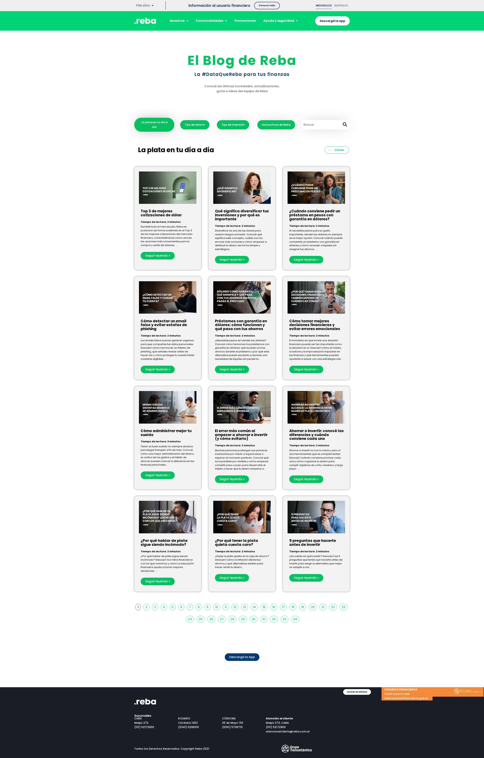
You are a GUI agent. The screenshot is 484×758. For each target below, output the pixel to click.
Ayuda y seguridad (278, 21)
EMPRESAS (341, 5)
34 (296, 618)
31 (264, 618)
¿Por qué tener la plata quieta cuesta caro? (236, 542)
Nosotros (177, 21)
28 (233, 618)
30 (254, 618)
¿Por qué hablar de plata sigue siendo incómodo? (164, 542)
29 (244, 618)
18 (293, 606)
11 (227, 606)
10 (217, 606)
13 (245, 606)
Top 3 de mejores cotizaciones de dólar (161, 213)
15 (265, 606)
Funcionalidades (209, 21)
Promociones (245, 21)
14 (255, 606)
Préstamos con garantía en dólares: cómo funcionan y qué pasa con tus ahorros (241, 325)
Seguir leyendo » (157, 255)
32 (275, 618)
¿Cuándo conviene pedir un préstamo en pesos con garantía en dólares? (314, 215)
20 (314, 606)
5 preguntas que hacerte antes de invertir (312, 542)
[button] (267, 5)
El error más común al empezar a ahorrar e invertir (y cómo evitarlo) (241, 434)
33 (285, 618)
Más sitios (143, 5)
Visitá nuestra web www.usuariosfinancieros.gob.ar (406, 694)
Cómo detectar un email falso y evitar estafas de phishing (164, 325)
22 (334, 606)
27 (223, 618)
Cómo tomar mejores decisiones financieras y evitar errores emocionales (314, 325)
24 (191, 618)
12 (235, 606)
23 (344, 606)
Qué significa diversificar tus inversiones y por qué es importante (242, 215)
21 (323, 606)
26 (212, 618)
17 (284, 606)
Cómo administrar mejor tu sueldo (166, 432)
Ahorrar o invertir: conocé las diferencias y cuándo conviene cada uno (316, 434)
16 (274, 606)
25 (202, 618)
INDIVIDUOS (324, 5)
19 (303, 606)
